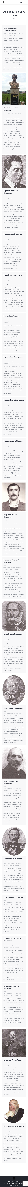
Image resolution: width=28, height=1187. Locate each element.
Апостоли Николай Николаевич (11, 782)
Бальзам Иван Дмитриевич (14, 400)
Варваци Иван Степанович (13, 234)
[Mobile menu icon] (25, 2)
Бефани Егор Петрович (12, 316)
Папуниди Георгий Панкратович (10, 516)
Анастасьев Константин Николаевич (12, 940)
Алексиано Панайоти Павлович (11, 987)
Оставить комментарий (9, 35)
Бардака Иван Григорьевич (13, 357)
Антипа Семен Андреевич (13, 897)
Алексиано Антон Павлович (14, 1060)
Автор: (12, 33)
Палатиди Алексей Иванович (11, 109)
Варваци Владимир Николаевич (11, 192)
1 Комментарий (13, 1067)
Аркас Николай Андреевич (13, 634)
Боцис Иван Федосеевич (13, 275)
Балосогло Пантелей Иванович (11, 561)
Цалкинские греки (8, 522)
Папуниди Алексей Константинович (10, 29)
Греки (5, 33)
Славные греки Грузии (12, 520)
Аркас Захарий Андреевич (13, 708)
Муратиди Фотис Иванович (14, 1126)
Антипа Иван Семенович (13, 859)
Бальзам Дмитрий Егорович (14, 441)
